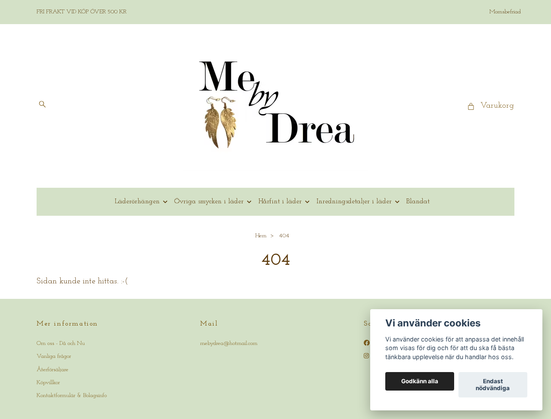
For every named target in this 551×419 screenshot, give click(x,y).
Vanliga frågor (54, 356)
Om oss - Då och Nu (61, 343)
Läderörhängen (137, 201)
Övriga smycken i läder (209, 201)
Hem (260, 236)
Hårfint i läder (280, 201)
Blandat (418, 201)
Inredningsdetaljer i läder (354, 201)
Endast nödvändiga (493, 385)
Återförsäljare (52, 369)
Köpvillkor (48, 382)
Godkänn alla (419, 381)
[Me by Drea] (275, 105)
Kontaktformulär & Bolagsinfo (72, 395)
